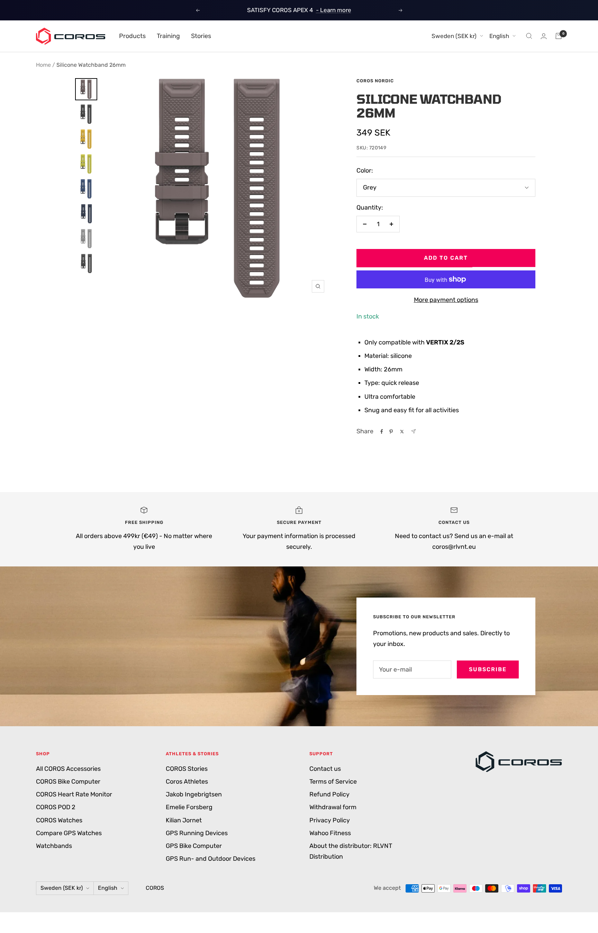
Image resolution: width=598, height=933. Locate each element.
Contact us (325, 769)
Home (43, 65)
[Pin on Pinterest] (391, 431)
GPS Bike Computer (194, 846)
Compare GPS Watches (69, 833)
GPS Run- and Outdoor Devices (210, 858)
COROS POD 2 (55, 807)
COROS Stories (187, 769)
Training (168, 36)
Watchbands (54, 846)
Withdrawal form (332, 807)
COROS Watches (59, 820)
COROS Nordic (375, 80)
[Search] (529, 36)
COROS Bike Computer (68, 781)
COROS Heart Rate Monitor (74, 794)
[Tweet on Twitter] (402, 431)
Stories (201, 36)
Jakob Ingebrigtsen (194, 794)
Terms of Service (333, 781)
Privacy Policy (329, 820)
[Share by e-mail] (413, 431)
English (499, 36)
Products (132, 36)
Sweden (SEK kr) (454, 36)
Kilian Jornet (184, 820)
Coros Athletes (187, 781)
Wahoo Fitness (330, 833)
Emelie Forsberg (189, 807)
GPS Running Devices (197, 833)
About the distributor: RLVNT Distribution (350, 851)
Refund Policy (329, 794)
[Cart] (558, 36)
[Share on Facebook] (381, 431)
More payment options (446, 300)
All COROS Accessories (68, 769)
